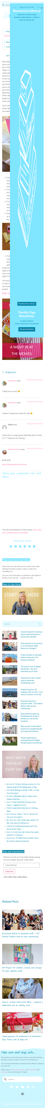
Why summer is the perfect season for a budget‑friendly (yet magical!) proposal (31, 728)
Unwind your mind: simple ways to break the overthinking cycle (31, 680)
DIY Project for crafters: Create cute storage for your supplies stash (22, 969)
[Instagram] (33, 1087)
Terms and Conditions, (18, 1070)
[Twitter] (17, 1087)
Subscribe (9, 872)
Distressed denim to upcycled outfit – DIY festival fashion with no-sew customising (20, 935)
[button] (22, 1094)
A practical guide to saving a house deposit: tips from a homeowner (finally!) (31, 634)
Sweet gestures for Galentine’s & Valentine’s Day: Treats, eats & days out (22, 1038)
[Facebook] (11, 1087)
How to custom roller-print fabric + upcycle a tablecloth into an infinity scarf (22, 1004)
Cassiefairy (12, 381)
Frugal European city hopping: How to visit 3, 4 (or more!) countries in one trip (32, 692)
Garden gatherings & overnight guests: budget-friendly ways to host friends (31, 740)
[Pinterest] (28, 1087)
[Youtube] (22, 1087)
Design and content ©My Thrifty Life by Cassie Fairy (22, 1104)
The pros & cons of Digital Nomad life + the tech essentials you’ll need (31, 669)
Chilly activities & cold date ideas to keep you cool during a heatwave (31, 657)
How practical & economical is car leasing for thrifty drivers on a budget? (31, 645)
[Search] (40, 624)
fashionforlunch (14, 449)
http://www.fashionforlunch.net (14, 464)
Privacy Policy (32, 1070)
